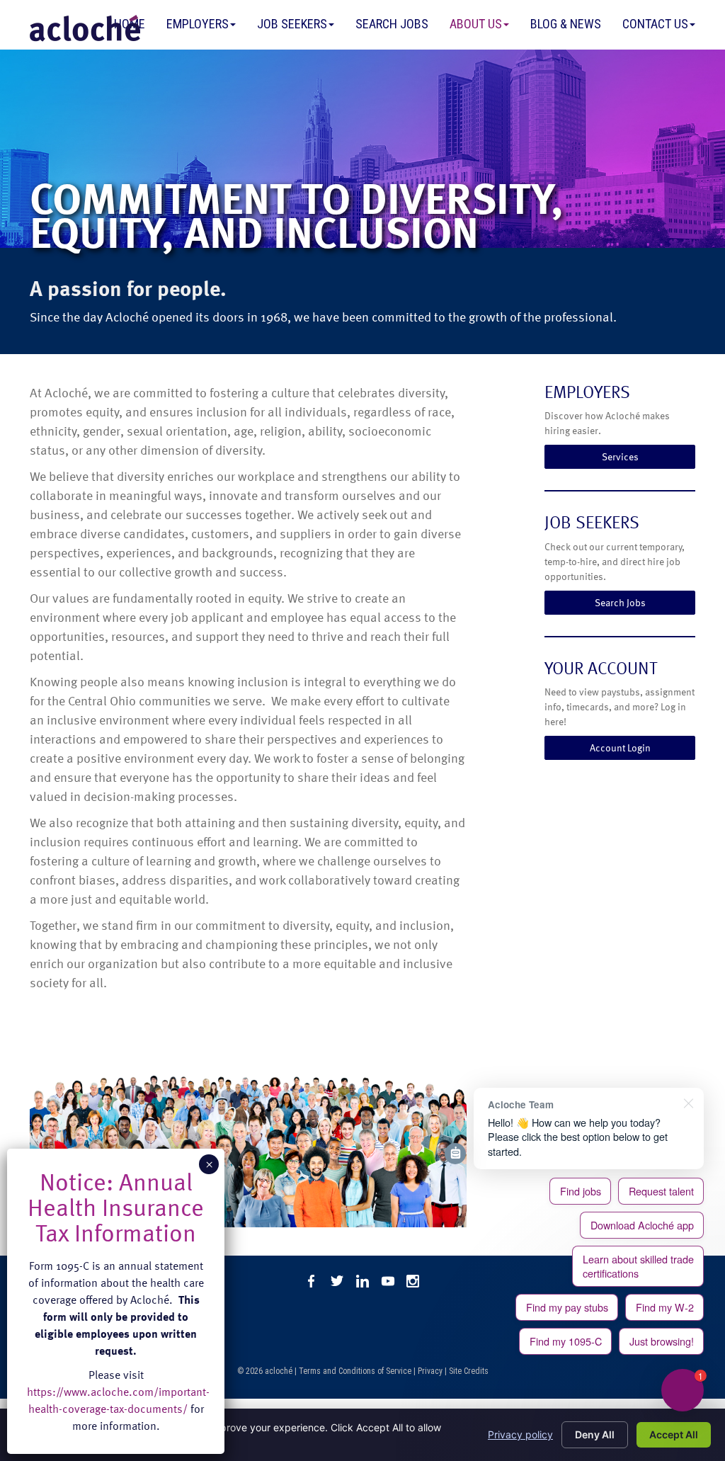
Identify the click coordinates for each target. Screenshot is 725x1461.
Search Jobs (391, 23)
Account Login (620, 747)
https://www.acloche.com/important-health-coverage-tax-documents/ (118, 1400)
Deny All (595, 1434)
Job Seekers (292, 23)
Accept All (673, 1434)
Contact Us (655, 23)
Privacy (430, 1371)
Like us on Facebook (311, 1281)
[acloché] (85, 28)
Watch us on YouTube (388, 1281)
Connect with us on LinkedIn (362, 1281)
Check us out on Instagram (413, 1281)
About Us (476, 23)
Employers (197, 23)
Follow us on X (337, 1281)
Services (620, 456)
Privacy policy (520, 1434)
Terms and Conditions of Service (355, 1371)
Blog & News (565, 23)
